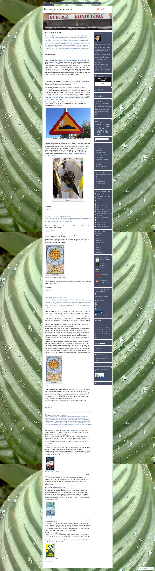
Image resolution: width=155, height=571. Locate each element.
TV (95, 134)
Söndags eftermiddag (104, 269)
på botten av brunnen (72, 303)
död (59, 418)
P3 (51, 46)
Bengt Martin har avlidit (100, 183)
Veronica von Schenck (51, 521)
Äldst (82, 416)
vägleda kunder (67, 49)
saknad (56, 424)
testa (78, 305)
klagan (54, 45)
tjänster (54, 49)
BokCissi (103, 271)
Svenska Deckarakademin (67, 424)
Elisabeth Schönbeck (64, 476)
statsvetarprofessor (51, 48)
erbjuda (86, 40)
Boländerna (75, 38)
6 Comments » (69, 221)
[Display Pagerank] (99, 300)
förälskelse (58, 419)
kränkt (73, 45)
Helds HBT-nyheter (100, 242)
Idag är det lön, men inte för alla (102, 168)
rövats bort (47, 424)
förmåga (47, 302)
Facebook (47, 42)
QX (96, 245)
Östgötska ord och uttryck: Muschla (58, 217)
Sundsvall (74, 48)
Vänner (62, 218)
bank (84, 416)
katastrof (57, 421)
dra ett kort (78, 300)
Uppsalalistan (98, 250)
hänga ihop (59, 302)
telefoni (50, 49)
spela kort (87, 219)
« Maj (96, 337)
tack (50, 221)
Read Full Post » (49, 209)
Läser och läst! (95, 2)
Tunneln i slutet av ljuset (101, 166)
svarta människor (81, 48)
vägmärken (73, 49)
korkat (70, 45)
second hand (68, 46)
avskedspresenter (49, 300)
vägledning (87, 305)
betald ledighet (69, 38)
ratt (85, 303)
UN (69, 2)
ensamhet (53, 419)
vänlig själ (47, 307)
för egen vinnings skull (86, 300)
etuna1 (98, 224)
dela (88, 218)
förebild (62, 419)
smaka (77, 219)
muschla (74, 219)
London (78, 421)
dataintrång (55, 418)
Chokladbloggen (99, 236)
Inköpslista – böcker (60, 2)
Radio (63, 37)
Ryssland (53, 424)
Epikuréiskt (106, 124)
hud (76, 43)
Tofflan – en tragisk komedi (58, 9)
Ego (73, 2)
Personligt (59, 37)
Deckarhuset (98, 238)
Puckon (97, 132)
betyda (80, 218)
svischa (47, 221)
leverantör (82, 45)
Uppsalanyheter (99, 252)
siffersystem (52, 305)
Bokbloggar (98, 235)
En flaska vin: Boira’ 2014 (101, 152)
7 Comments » (88, 49)
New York (75, 422)
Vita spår (103, 200)
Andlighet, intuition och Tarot (56, 298)
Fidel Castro (77, 419)
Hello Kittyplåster (64, 43)
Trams (66, 37)
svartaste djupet (66, 305)
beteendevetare (48, 418)
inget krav (87, 43)
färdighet (52, 42)
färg (55, 42)
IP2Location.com (104, 378)
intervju (88, 419)
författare (66, 419)
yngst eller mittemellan (54, 425)
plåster (63, 46)
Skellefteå (78, 46)
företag (58, 42)
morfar (70, 219)
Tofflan (98, 192)
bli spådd (62, 300)
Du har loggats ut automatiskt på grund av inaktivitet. (72, 40)
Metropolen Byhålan (83, 2)
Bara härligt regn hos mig (101, 162)
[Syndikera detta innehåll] (95, 355)
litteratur (74, 421)
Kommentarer (107, 9)
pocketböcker (81, 422)
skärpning (74, 46)
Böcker (51, 416)
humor (83, 43)
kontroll (67, 45)
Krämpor (100, 128)
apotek (73, 37)
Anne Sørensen (76, 416)
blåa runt (85, 218)
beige (64, 38)
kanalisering (50, 45)
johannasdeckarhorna (101, 213)
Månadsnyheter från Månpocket (56, 415)
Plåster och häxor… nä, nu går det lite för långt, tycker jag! (66, 36)
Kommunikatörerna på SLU (101, 243)
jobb (46, 45)
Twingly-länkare (102, 355)
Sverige (87, 48)
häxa (88, 42)
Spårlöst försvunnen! (100, 181)
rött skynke (86, 422)
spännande (82, 219)
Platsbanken (58, 46)
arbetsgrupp (77, 299)
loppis (86, 45)
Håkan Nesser (83, 419)
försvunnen (71, 419)
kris (50, 303)
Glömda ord (98, 240)
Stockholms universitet (67, 48)
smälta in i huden (84, 46)
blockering (67, 300)
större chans (58, 48)
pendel (54, 46)
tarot (71, 305)
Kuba (71, 421)
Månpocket (50, 422)
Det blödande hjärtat (78, 418)
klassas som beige (61, 45)
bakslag (55, 300)
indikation (69, 302)
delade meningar (57, 40)
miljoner (61, 422)
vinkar (51, 307)
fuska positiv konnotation (57, 219)
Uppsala (58, 49)
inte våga (89, 302)
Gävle (78, 42)
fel (56, 302)
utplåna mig (82, 305)
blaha (59, 300)
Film (102, 127)
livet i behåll (53, 303)
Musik (104, 128)
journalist (52, 421)
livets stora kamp (60, 303)
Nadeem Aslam (69, 422)
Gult (104, 126)
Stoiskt (103, 132)
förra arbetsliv (52, 302)
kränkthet (78, 45)
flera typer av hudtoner (71, 42)
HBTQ (107, 127)
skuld (60, 424)
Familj (51, 218)
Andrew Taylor (70, 416)
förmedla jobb (63, 42)
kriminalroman (66, 421)
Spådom (60, 305)
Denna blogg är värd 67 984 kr (101, 296)
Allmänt (96, 122)
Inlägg (100, 9)
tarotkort (47, 49)
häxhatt (46, 43)
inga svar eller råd (76, 302)
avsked (81, 299)
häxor (50, 43)
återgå (85, 37)
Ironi (56, 37)
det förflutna (72, 300)
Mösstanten (106, 261)
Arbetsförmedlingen (79, 37)
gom (64, 219)
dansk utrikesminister (82, 38)
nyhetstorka (47, 46)
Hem (45, 2)
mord (64, 422)
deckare (62, 418)
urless (62, 49)
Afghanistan (63, 416)
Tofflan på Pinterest (99, 96)
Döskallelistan (48, 5)
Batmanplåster (59, 38)
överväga (47, 38)
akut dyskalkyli (66, 299)
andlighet (72, 299)
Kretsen (61, 421)
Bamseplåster (53, 38)
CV (50, 2)
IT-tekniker (47, 421)
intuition (46, 303)
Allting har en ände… (100, 147)
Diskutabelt (52, 37)
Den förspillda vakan (68, 418)
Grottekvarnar (83, 42)
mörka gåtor (56, 422)
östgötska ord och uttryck (73, 218)
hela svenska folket (56, 43)
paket (66, 303)
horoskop (65, 302)
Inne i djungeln (99, 164)
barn (87, 416)
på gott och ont (80, 303)
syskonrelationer (77, 424)
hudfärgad (79, 43)
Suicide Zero (98, 249)
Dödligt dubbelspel (99, 157)
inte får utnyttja (83, 302)
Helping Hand (71, 43)
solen (57, 305)
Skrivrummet (98, 247)
